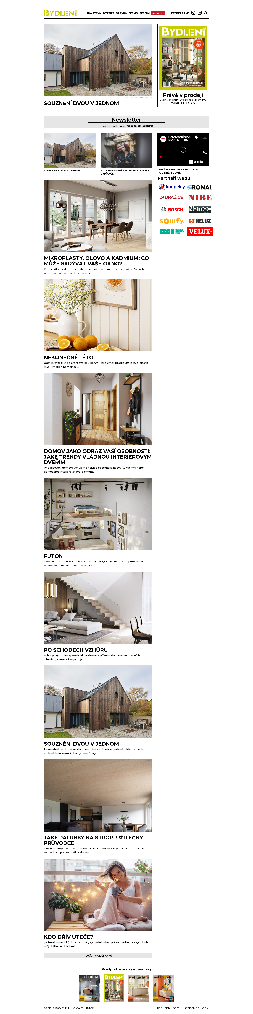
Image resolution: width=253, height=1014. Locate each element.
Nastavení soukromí (196, 1008)
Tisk (167, 1008)
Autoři (90, 1008)
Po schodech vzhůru (76, 650)
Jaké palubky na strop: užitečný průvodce (93, 840)
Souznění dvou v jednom (62, 170)
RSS (159, 1008)
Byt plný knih (64, 103)
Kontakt (77, 1008)
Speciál (144, 13)
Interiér (108, 13)
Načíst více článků (98, 955)
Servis (133, 13)
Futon (53, 556)
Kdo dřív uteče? (68, 937)
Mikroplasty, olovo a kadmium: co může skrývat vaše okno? (96, 261)
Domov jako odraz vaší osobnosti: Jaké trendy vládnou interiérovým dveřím (98, 457)
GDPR (176, 1008)
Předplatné (180, 13)
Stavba (121, 13)
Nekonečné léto (68, 357)
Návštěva (94, 13)
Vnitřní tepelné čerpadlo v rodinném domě (177, 171)
